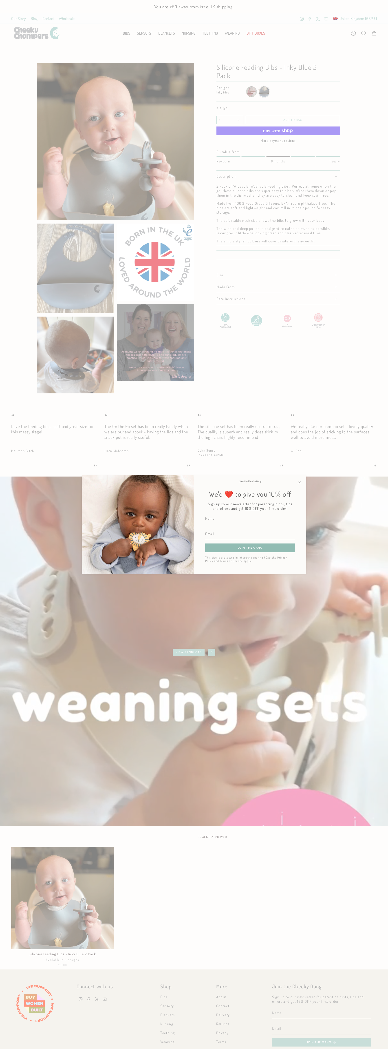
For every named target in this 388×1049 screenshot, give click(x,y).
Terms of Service (231, 561)
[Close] (299, 482)
